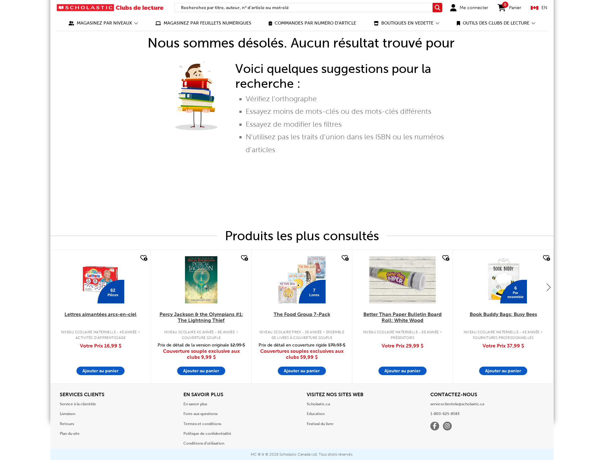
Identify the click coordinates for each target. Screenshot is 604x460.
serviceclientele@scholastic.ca (457, 404)
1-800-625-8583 (445, 414)
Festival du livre (320, 424)
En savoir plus (195, 404)
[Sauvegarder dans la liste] (143, 258)
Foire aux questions (200, 414)
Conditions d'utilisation (203, 443)
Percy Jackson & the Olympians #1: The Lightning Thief (201, 317)
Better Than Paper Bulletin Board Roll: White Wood (402, 317)
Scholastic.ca (318, 404)
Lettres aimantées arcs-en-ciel (100, 314)
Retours (67, 424)
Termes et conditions (202, 424)
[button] (103, 23)
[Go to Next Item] (548, 287)
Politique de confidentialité (207, 433)
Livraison (67, 414)
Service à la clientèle (78, 404)
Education (316, 414)
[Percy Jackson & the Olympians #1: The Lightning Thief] (201, 279)
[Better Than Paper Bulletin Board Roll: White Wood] (402, 279)
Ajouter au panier (100, 370)
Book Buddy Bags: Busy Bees (503, 314)
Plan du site (70, 433)
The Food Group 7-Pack (302, 314)
